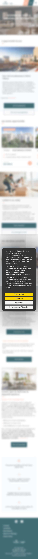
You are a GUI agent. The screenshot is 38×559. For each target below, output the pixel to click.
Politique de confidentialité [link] (18, 307)
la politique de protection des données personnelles (15, 272)
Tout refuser (19, 298)
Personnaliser (19, 303)
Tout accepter (19, 294)
